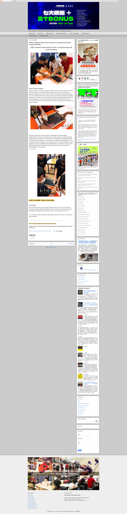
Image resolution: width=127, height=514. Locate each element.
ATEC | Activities (33, 35)
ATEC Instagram (81, 279)
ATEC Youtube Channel (83, 281)
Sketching (80, 414)
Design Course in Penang (83, 405)
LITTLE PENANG (81, 407)
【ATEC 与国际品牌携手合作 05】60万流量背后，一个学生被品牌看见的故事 (90, 383)
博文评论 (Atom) (52, 247)
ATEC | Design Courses (61, 33)
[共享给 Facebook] (60, 231)
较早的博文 (71, 243)
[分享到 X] (59, 231)
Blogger (74, 511)
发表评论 (32, 237)
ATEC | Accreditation (74, 33)
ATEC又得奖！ (86, 374)
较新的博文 (32, 243)
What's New (32, 33)
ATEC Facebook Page (32, 507)
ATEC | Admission (86, 33)
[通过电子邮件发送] (56, 231)
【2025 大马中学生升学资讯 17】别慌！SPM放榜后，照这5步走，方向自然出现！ (90, 291)
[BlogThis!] (57, 231)
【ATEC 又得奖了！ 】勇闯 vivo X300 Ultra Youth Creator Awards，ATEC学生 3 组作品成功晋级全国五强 (90, 304)
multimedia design (81, 409)
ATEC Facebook (81, 277)
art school (80, 399)
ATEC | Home (40, 33)
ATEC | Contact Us (44, 35)
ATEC (79, 401)
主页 (51, 243)
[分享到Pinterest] (61, 231)
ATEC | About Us (49, 33)
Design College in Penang (83, 403)
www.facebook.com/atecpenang (89, 269)
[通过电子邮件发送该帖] (54, 231)
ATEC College (81, 120)
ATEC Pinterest (81, 283)
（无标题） (85, 315)
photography (80, 412)
